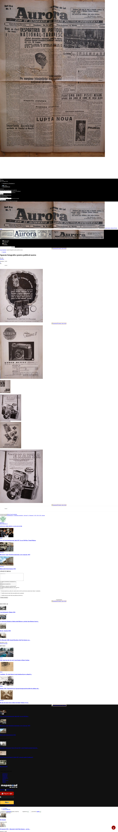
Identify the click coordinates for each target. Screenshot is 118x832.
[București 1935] (3, 764)
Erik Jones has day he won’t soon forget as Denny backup (14, 660)
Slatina (1, 686)
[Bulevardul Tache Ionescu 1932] (6, 565)
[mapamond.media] (7, 803)
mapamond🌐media (6, 809)
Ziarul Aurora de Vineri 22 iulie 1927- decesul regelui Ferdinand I (16, 757)
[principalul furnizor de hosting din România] (20, 811)
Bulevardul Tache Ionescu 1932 (8, 568)
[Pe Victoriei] (3, 817)
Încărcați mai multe (3, 643)
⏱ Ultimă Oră (5, 242)
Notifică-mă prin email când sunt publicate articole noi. (12, 595)
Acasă (1, 249)
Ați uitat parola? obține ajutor (5, 195)
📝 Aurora (4, 243)
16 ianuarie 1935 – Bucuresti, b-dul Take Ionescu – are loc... (15, 829)
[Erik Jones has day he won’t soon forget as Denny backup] (6, 656)
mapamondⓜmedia (6, 186)
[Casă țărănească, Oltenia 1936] (3, 609)
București (2, 552)
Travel (1, 657)
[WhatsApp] (25, 265)
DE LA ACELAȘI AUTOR (16, 526)
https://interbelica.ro (4, 523)
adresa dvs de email (15, 198)
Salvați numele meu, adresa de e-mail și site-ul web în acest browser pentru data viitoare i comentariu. (20, 590)
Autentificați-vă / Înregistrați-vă (8, 183)
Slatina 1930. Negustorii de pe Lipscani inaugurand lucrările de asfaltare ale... (19, 688)
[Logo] (26, 238)
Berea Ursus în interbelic (12, 514)
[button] (5, 386)
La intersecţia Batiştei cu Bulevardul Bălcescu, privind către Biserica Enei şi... (19, 621)
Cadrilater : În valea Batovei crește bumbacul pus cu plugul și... (16, 674)
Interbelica (2, 259)
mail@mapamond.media (10, 805)
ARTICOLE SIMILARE (5, 526)
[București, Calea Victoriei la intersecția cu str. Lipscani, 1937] (6, 551)
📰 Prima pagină (5, 240)
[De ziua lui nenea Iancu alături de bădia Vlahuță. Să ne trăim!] (6, 699)
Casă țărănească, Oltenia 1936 (7, 612)
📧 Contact (4, 185)
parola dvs (13, 192)
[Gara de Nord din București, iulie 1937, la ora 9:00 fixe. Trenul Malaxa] (6, 536)
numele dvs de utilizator (16, 191)
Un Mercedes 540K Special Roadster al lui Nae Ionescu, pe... (15, 640)
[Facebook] (12, 265)
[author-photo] (3, 521)
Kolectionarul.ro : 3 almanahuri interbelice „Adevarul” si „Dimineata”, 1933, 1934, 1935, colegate (26, 515)
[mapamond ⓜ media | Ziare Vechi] (59, 248)
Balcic (1, 538)
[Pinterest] (21, 265)
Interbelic (4, 249)
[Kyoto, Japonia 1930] (3, 628)
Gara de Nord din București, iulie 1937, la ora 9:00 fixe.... (14, 716)
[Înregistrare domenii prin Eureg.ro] (29, 811)
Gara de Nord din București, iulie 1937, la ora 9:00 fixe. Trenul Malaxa (18, 540)
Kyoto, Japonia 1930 (5, 630)
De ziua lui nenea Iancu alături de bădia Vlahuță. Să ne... (14, 702)
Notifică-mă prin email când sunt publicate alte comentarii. (12, 593)
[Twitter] (16, 265)
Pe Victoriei (3, 819)
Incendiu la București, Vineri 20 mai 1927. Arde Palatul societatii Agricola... (19, 748)
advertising (6, 789)
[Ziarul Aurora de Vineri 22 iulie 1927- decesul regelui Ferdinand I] (3, 754)
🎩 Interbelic (5, 244)
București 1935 (3, 766)
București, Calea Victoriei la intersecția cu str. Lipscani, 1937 (15, 554)
